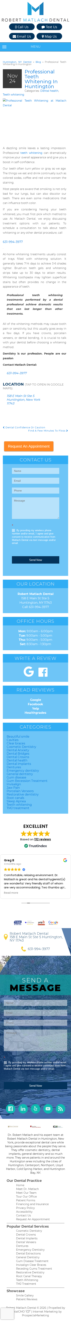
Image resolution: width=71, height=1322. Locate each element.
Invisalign (14, 784)
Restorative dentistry (23, 794)
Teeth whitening (13, 94)
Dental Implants (26, 1238)
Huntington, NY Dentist (17, 62)
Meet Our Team (26, 1192)
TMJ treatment (18, 808)
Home (20, 1185)
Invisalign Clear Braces (31, 1265)
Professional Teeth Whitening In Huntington (41, 79)
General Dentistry (28, 1257)
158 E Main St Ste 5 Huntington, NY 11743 (36, 939)
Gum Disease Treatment (32, 1261)
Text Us (51, 27)
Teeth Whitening (27, 1280)
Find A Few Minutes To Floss (47, 430)
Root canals (15, 798)
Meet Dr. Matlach (27, 1189)
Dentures (14, 767)
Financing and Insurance (32, 1204)
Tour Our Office (26, 1196)
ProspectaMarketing (35, 1315)
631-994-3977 (13, 242)
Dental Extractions (28, 1253)
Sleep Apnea (16, 801)
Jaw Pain (13, 787)
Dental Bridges (18, 753)
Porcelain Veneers (20, 791)
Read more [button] (11, 893)
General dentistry (20, 774)
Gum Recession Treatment (27, 781)
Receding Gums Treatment (34, 1268)
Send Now (35, 559)
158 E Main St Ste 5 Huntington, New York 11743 (23, 399)
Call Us (23, 27)
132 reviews (42, 839)
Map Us (50, 36)
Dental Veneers (26, 1242)
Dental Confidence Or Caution (25, 427)
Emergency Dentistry (30, 1249)
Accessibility (24, 1211)
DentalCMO (17, 1311)
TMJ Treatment (26, 1283)
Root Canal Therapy (29, 1276)
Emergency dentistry (23, 770)
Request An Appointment (29, 446)
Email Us (23, 36)
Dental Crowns (18, 757)
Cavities (13, 740)
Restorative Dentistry (30, 1272)
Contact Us (23, 1215)
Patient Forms (25, 1200)
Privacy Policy (25, 1208)
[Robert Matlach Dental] (35, 12)
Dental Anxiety (18, 750)
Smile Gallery (25, 1295)
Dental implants (19, 764)
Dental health (49, 91)
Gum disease (16, 777)
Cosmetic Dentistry (21, 747)
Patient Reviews (26, 1299)
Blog (38, 62)
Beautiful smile (18, 736)
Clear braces (16, 743)
